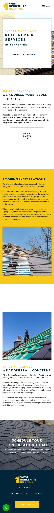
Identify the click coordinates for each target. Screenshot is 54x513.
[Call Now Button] (6, 507)
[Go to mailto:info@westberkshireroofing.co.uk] (27, 494)
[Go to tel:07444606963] (27, 488)
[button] (27, 54)
